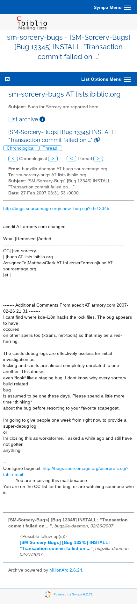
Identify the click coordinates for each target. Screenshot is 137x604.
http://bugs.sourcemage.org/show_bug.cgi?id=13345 (56, 208)
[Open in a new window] (42, 119)
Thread (51, 148)
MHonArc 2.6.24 (65, 570)
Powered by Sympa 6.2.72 (73, 594)
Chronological (21, 148)
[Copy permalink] (96, 140)
